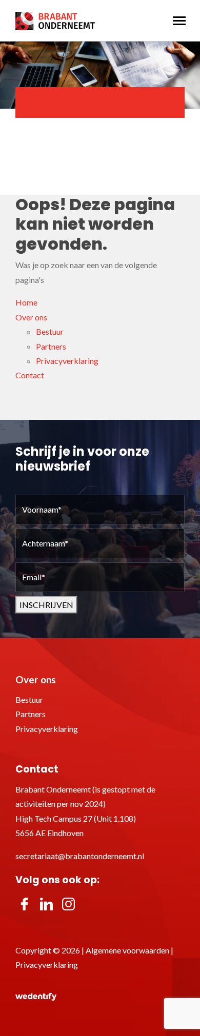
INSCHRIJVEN (46, 605)
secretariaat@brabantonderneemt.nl (79, 856)
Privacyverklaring (67, 360)
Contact (29, 375)
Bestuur (50, 331)
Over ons (31, 317)
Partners (51, 346)
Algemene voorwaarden (127, 950)
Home (26, 302)
